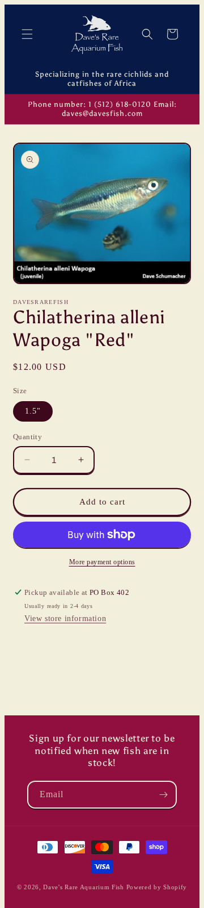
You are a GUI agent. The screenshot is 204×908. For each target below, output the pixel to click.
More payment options (102, 562)
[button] (27, 34)
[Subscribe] (163, 795)
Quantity (27, 436)
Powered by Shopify (157, 887)
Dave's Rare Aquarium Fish (83, 887)
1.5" (33, 411)
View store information (65, 618)
